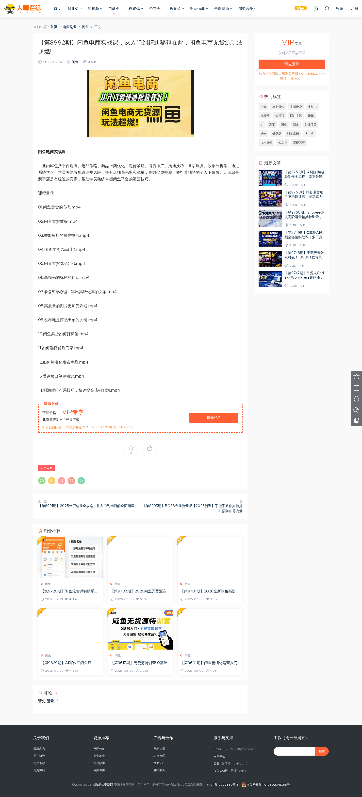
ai (262, 124)
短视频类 (99, 763)
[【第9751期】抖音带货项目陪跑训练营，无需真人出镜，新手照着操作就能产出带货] (270, 198)
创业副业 (99, 755)
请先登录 (214, 417)
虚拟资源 (299, 142)
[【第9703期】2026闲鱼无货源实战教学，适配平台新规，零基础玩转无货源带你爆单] (140, 557)
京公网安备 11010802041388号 (268, 784)
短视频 (93, 9)
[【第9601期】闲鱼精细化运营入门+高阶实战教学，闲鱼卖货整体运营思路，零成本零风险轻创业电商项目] (210, 629)
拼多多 (276, 133)
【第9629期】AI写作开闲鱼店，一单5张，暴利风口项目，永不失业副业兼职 (70, 663)
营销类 (154, 9)
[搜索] (327, 8)
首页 (57, 9)
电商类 (113, 9)
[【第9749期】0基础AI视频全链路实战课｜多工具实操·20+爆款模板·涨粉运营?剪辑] (270, 239)
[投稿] (315, 8)
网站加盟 (159, 748)
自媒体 (134, 9)
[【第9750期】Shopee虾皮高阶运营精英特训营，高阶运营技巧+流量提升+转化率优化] (270, 218)
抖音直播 (293, 133)
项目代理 (159, 755)
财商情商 (197, 9)
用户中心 (219, 756)
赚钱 (311, 115)
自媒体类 (99, 770)
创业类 (73, 9)
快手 (263, 133)
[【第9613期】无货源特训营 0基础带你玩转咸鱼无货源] (140, 629)
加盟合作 (245, 9)
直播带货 (296, 106)
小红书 (312, 106)
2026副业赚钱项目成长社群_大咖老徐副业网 (23, 8)
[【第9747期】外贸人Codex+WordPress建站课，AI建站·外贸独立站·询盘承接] (270, 279)
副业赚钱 (278, 106)
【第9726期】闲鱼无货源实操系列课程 (69, 592)
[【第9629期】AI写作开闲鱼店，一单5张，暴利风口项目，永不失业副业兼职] (70, 629)
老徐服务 (159, 770)
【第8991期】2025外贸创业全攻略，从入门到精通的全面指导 (86, 506)
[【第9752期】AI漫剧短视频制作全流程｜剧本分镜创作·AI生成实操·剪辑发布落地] (270, 178)
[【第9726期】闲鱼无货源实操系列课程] (70, 557)
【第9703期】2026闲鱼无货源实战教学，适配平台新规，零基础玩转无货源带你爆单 (140, 592)
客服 (216, 763)
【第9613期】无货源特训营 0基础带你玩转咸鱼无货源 (138, 663)
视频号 (265, 115)
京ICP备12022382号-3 (223, 784)
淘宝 (272, 124)
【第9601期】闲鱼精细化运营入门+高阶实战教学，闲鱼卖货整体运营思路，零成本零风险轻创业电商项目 (209, 663)
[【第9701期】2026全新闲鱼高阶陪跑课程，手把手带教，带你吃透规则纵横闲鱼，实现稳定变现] (210, 557)
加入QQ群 (221, 770)
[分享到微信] (42, 480)
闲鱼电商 (46, 468)
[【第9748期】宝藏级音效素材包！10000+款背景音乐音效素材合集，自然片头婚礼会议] (270, 259)
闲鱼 (75, 62)
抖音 (263, 106)
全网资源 (221, 9)
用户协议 (39, 755)
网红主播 (296, 115)
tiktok (309, 133)
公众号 (282, 142)
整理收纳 (99, 748)
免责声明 (39, 770)
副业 (296, 124)
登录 (50, 701)
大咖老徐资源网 (102, 784)
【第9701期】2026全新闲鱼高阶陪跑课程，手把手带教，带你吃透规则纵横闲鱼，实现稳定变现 (209, 592)
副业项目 (310, 124)
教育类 (175, 9)
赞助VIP (158, 763)
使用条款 (39, 763)
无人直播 (266, 142)
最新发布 (39, 748)
